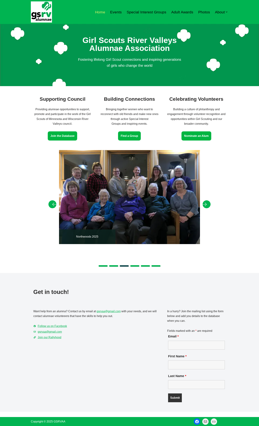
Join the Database (62, 135)
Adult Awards (182, 12)
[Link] (214, 421)
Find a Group (129, 135)
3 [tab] (124, 266)
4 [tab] (134, 266)
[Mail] (205, 421)
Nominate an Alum (196, 135)
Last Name (177, 376)
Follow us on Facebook (52, 326)
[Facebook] (197, 421)
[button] (226, 12)
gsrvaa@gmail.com (109, 311)
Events (116, 12)
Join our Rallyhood (49, 337)
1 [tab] (103, 266)
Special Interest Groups (146, 12)
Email (173, 336)
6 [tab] (156, 266)
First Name (177, 356)
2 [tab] (113, 266)
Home (100, 12)
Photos (204, 12)
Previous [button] (53, 204)
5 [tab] (145, 266)
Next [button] (205, 204)
